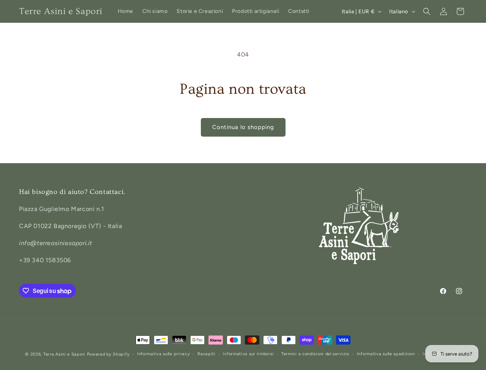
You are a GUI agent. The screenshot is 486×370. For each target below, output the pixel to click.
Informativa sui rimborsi (248, 353)
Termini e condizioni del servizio (315, 353)
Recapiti (206, 353)
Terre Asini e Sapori (64, 354)
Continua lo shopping (243, 127)
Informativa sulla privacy (163, 353)
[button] (426, 11)
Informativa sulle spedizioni (386, 353)
